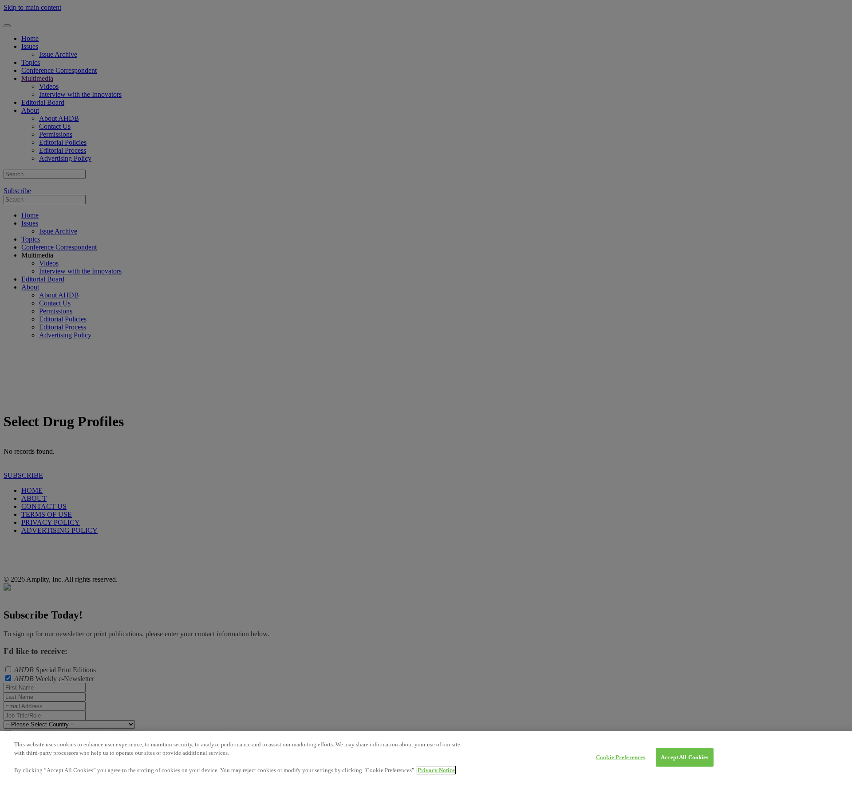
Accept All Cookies (684, 757)
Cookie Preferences (620, 757)
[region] (426, 758)
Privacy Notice (436, 770)
